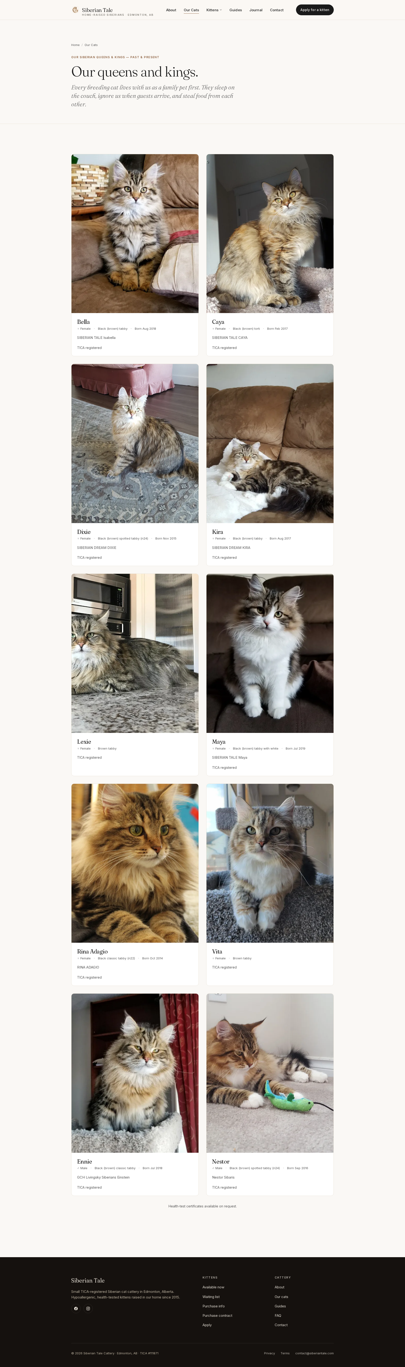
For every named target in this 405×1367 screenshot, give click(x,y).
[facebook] (76, 1308)
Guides (235, 10)
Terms (285, 1353)
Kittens (212, 10)
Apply (207, 1325)
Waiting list (211, 1296)
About (171, 10)
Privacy (269, 1353)
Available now (213, 1287)
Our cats (281, 1296)
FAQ (278, 1315)
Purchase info (213, 1306)
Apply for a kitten (314, 10)
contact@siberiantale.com (314, 1353)
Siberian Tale (88, 1280)
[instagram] (88, 1308)
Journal (255, 10)
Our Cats (191, 10)
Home (75, 45)
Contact (277, 10)
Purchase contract (217, 1315)
